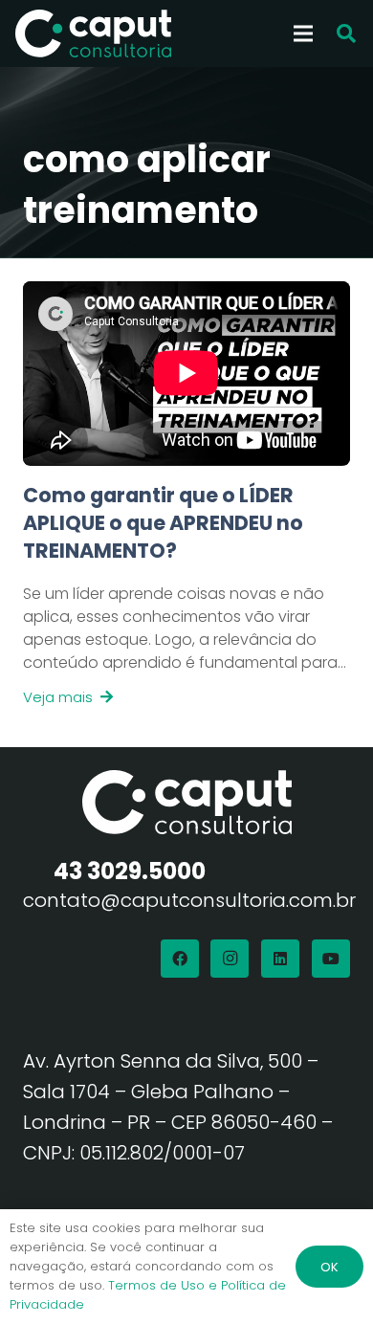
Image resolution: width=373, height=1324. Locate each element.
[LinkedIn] (280, 958)
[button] (346, 33)
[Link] (186, 595)
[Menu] (303, 33)
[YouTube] (331, 958)
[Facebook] (180, 958)
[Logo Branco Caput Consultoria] (93, 33)
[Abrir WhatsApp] (325, 1276)
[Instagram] (229, 958)
